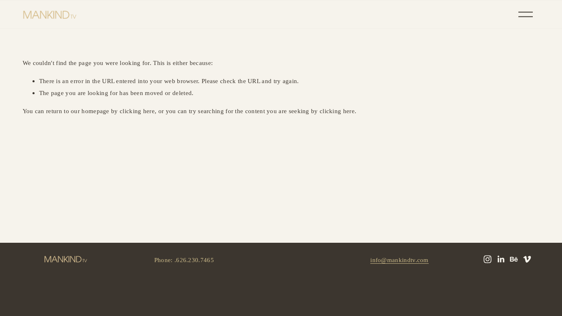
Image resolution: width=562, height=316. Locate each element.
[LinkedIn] (501, 259)
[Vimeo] (527, 259)
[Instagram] (487, 259)
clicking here (137, 110)
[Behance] (514, 259)
